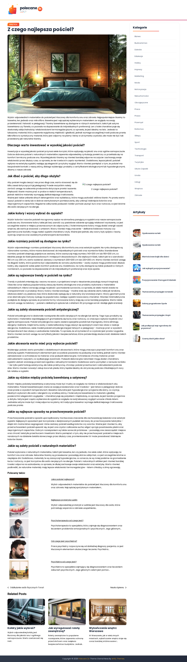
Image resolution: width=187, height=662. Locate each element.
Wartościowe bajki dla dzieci (155, 256)
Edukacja (139, 56)
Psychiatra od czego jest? (64, 561)
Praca (137, 109)
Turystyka (139, 162)
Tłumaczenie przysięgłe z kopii (156, 315)
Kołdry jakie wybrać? (21, 628)
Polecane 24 (84, 658)
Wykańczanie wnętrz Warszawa (103, 629)
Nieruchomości (142, 95)
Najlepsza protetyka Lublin (64, 499)
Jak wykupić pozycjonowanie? (156, 268)
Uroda (137, 175)
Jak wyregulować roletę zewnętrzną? (64, 629)
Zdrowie (138, 195)
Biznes (138, 36)
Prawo (137, 115)
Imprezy (138, 69)
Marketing (139, 76)
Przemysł (139, 122)
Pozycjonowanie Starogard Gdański (159, 280)
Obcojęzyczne (141, 102)
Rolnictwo (139, 129)
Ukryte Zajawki (141, 168)
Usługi (137, 181)
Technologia (140, 148)
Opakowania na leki (151, 233)
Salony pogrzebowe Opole (154, 303)
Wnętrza (13, 24)
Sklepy (138, 135)
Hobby (138, 62)
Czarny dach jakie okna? (153, 338)
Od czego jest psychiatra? (64, 541)
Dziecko (138, 49)
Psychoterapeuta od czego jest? (67, 520)
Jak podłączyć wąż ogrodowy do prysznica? (156, 326)
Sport (137, 142)
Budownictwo (141, 42)
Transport (139, 155)
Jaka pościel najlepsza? (63, 479)
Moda (137, 82)
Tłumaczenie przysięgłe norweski (157, 292)
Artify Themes (118, 658)
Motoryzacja (140, 89)
